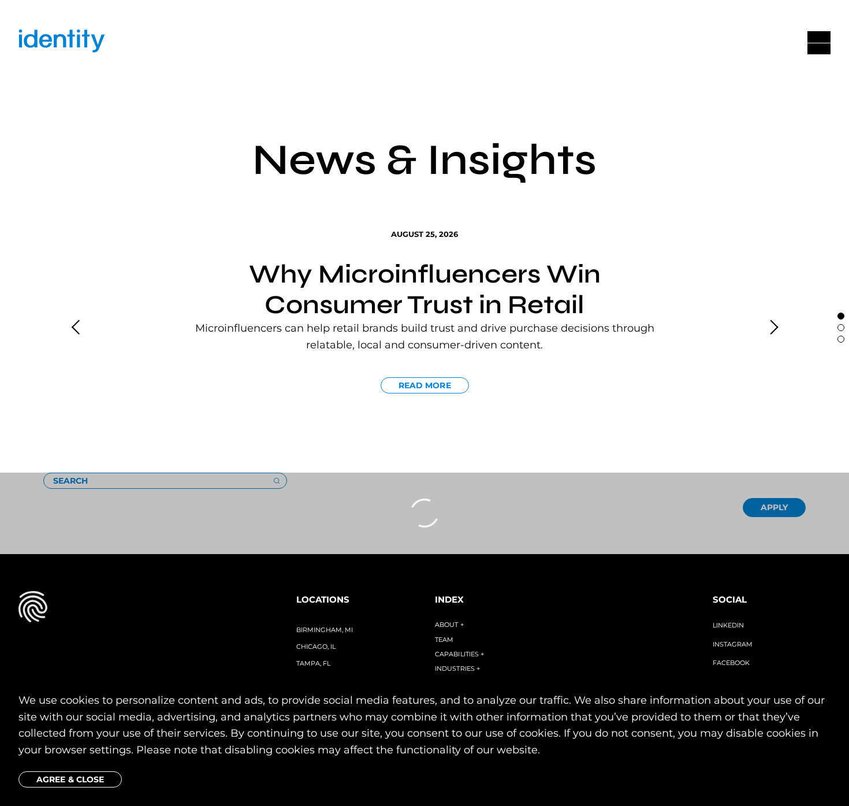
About (449, 625)
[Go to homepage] (61, 43)
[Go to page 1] (840, 327)
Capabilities (459, 654)
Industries (457, 668)
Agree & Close (70, 779)
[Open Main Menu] (819, 42)
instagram (733, 644)
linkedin (728, 625)
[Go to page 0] (840, 316)
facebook (731, 663)
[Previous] (77, 327)
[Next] (772, 327)
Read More (425, 385)
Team (444, 640)
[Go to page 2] (840, 339)
